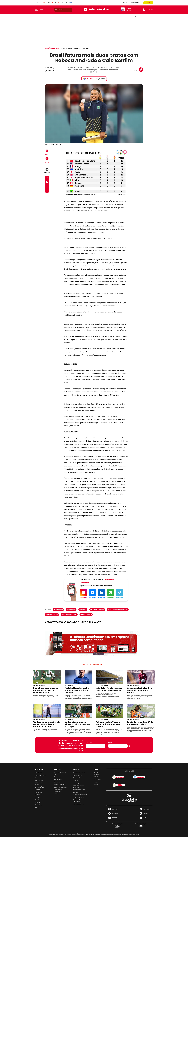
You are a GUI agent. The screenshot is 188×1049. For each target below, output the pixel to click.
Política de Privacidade (80, 795)
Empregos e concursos (39, 781)
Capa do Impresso (79, 773)
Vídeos (37, 807)
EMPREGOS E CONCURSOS (70, 17)
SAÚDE (81, 17)
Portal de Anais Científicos (78, 800)
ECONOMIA (106, 17)
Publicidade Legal (78, 797)
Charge (75, 780)
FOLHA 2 (98, 17)
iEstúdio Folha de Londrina (78, 786)
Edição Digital (77, 775)
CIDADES (58, 17)
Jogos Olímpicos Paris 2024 (118, 609)
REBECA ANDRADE (86, 614)
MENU (41, 10)
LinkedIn (96, 777)
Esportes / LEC (39, 787)
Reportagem (58, 779)
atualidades (58, 609)
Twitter (96, 784)
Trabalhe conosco (79, 789)
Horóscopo (76, 783)
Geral (37, 800)
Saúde (37, 784)
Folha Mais (57, 777)
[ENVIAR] (129, 746)
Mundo (37, 797)
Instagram (97, 779)
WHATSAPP (38, 17)
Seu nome (89, 742)
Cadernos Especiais (60, 787)
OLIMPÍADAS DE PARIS (52, 48)
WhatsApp (38, 773)
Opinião (37, 802)
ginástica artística (97, 609)
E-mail (110, 742)
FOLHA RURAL (142, 17)
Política (37, 795)
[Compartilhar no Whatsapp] (47, 189)
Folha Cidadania (59, 784)
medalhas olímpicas (69, 614)
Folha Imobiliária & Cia (60, 773)
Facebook (97, 782)
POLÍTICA (114, 17)
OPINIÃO (134, 17)
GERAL (127, 17)
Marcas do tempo (79, 804)
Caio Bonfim (71, 609)
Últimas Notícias (40, 775)
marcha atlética (52, 614)
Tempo (75, 792)
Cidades (38, 778)
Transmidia (57, 782)
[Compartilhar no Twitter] (47, 186)
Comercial (76, 778)
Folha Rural (38, 805)
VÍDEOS (151, 17)
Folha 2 (37, 789)
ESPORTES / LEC (89, 17)
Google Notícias (96, 773)
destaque (82, 609)
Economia (38, 792)
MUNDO (121, 17)
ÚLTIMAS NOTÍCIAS (48, 17)
